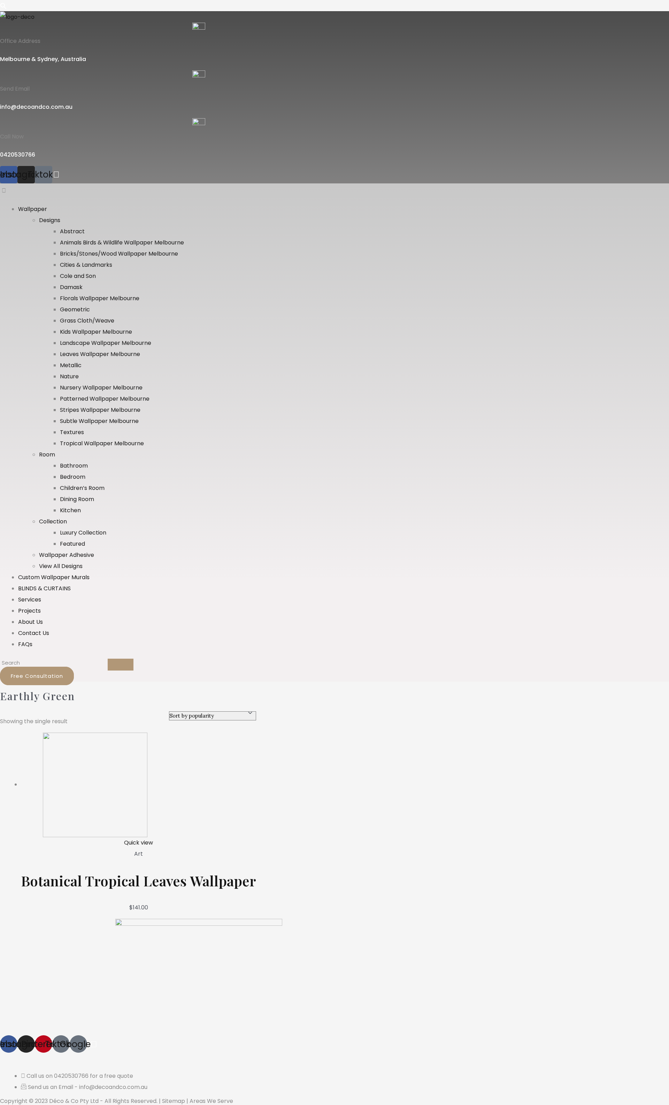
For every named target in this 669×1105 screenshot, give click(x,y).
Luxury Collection (83, 533)
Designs (49, 220)
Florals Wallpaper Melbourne (99, 298)
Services (29, 600)
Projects (29, 611)
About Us (30, 622)
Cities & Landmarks (86, 265)
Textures (72, 432)
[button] (10, 190)
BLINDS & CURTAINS (44, 588)
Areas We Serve (211, 1101)
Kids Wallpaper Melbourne (96, 332)
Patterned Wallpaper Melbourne (104, 399)
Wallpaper (32, 209)
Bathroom (74, 466)
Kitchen (70, 510)
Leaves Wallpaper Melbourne (100, 354)
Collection (53, 521)
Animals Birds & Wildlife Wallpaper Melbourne (122, 243)
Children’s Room (82, 488)
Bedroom (72, 477)
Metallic (71, 365)
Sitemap (173, 1101)
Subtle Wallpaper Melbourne (99, 421)
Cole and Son (78, 276)
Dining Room (77, 499)
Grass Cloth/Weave (87, 321)
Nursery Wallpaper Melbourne (101, 388)
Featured (72, 544)
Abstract (72, 231)
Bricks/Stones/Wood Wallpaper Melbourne (119, 254)
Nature (69, 376)
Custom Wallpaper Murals (54, 577)
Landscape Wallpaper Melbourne (105, 343)
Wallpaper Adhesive (66, 555)
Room (47, 455)
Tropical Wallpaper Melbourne (102, 443)
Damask (71, 287)
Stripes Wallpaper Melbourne (100, 410)
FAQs (25, 644)
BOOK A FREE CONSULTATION (68, 1058)
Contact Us (33, 633)
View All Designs (61, 566)
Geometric (75, 309)
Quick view (138, 843)
